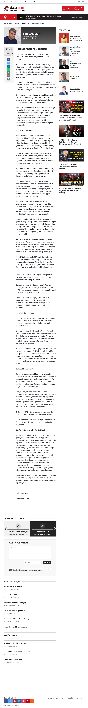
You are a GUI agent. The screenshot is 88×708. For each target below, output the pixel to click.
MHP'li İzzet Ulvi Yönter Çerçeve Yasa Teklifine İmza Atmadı (44, 17)
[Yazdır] (8, 75)
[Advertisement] (71, 211)
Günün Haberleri (19, 1)
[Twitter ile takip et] (10, 701)
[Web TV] (79, 2)
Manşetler (10, 1)
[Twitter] (8, 63)
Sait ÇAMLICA (25, 23)
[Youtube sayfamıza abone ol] (15, 701)
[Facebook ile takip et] (6, 701)
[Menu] (64, 8)
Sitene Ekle (32, 1)
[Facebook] (8, 59)
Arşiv (26, 1)
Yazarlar (16, 23)
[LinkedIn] (8, 66)
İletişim (63, 698)
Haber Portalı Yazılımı (13, 705)
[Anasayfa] (5, 1)
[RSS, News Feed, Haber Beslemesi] (32, 701)
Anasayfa (9, 23)
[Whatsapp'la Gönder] (8, 69)
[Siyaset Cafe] (14, 8)
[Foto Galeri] (83, 2)
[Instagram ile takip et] (23, 701)
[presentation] (10, 17)
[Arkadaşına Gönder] (8, 72)
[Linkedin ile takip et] (19, 701)
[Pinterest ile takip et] (28, 701)
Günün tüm (78, 17)
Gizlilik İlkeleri (71, 698)
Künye (57, 698)
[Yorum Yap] (8, 79)
